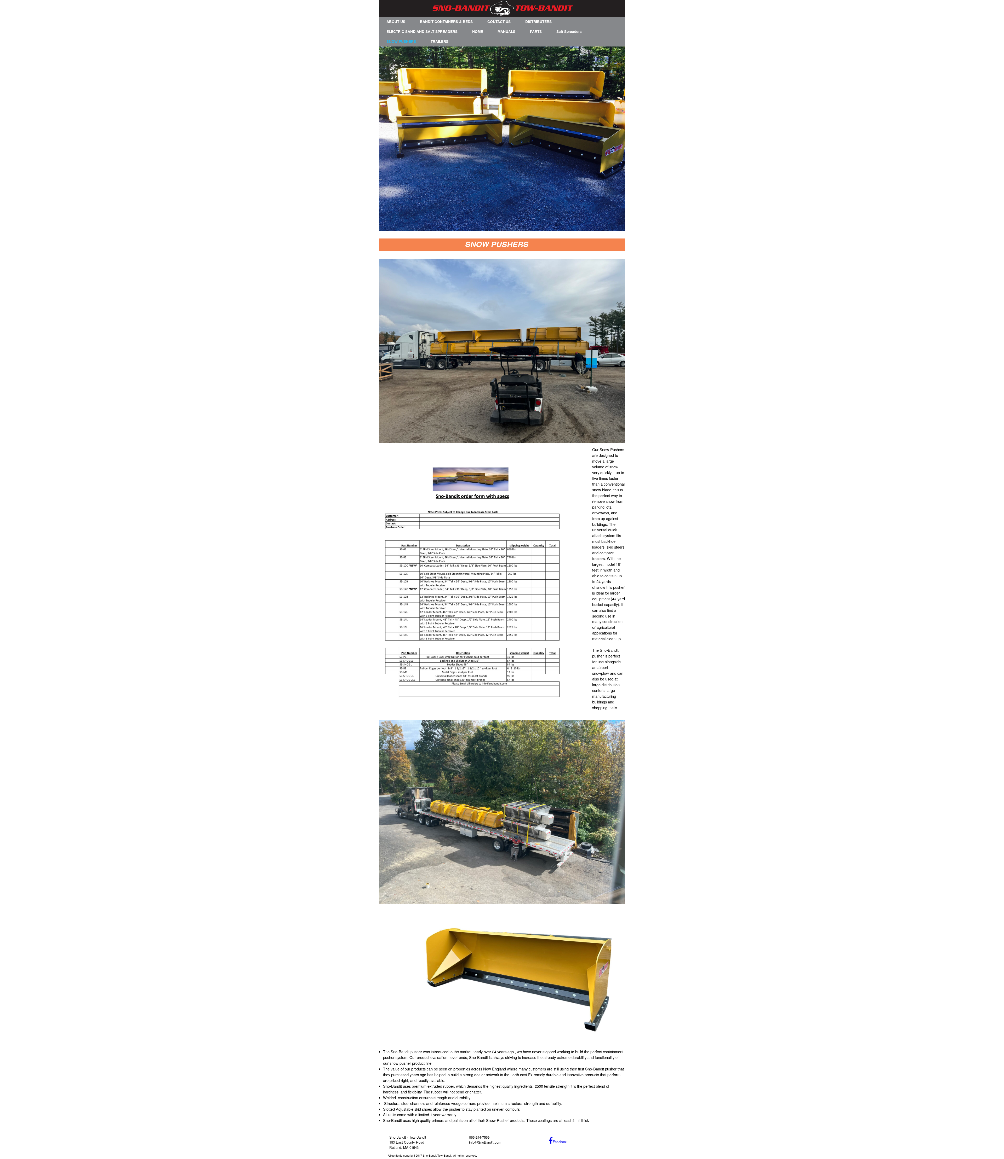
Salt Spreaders (569, 31)
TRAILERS (439, 41)
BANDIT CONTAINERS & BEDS (446, 21)
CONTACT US (499, 21)
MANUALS (506, 31)
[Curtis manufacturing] (502, 138)
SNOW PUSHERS (401, 41)
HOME (477, 31)
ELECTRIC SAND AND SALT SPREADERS (422, 31)
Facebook (560, 1141)
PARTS (536, 31)
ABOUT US (395, 21)
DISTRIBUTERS (538, 21)
